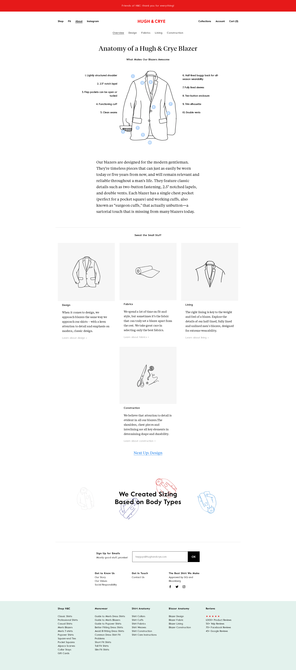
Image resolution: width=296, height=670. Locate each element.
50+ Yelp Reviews (215, 623)
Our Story (100, 577)
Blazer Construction (180, 627)
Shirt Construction (142, 631)
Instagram (93, 21)
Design (133, 32)
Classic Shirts (65, 616)
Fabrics (146, 32)
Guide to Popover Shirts (108, 623)
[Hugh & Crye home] (147, 20)
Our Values (101, 580)
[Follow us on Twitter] (177, 586)
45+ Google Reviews (217, 631)
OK (194, 556)
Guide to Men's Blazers (107, 619)
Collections (204, 21)
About (78, 21)
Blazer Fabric (176, 619)
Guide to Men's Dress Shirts (110, 616)
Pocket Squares (66, 642)
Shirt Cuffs (137, 619)
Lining (158, 32)
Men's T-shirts (65, 631)
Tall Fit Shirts (102, 645)
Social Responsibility (106, 584)
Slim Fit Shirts (102, 649)
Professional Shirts (68, 619)
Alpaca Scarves (66, 645)
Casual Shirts (65, 623)
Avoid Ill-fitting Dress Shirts (109, 631)
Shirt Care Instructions (144, 634)
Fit (69, 21)
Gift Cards (63, 653)
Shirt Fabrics (139, 623)
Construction (175, 32)
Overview (118, 32)
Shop (61, 21)
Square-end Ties (67, 638)
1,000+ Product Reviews (218, 619)
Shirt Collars (138, 616)
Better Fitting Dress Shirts (109, 627)
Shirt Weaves (139, 627)
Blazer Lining (176, 623)
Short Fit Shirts (103, 642)
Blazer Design (176, 616)
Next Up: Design (148, 452)
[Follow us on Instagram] (184, 586)
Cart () (233, 21)
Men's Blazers (65, 627)
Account (220, 21)
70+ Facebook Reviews (218, 627)
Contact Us (138, 577)
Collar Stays (64, 649)
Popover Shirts (66, 634)
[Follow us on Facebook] (170, 586)
